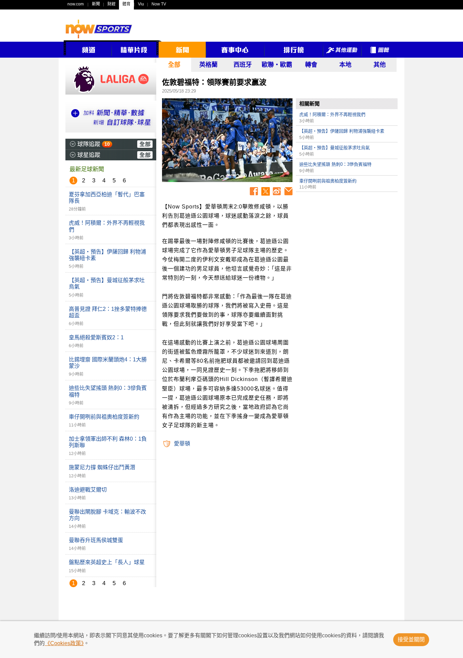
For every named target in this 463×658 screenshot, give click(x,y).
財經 (111, 4)
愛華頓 (182, 443)
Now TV (159, 4)
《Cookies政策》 (64, 643)
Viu (141, 4)
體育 (126, 4)
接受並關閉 (411, 639)
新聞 (96, 4)
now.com (75, 4)
